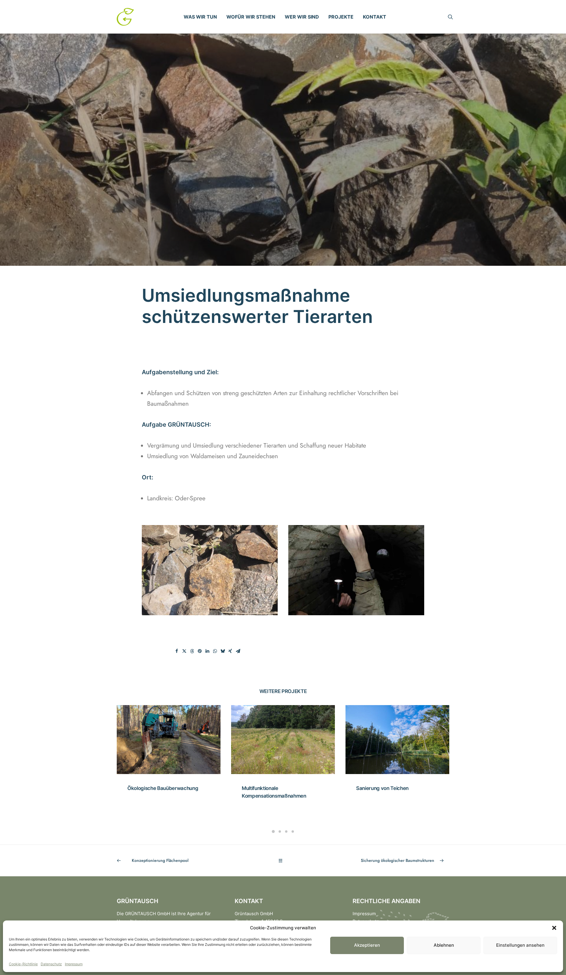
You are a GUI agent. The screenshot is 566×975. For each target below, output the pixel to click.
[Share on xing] (230, 651)
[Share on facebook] (176, 651)
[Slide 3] (286, 831)
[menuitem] (200, 17)
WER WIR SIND (302, 17)
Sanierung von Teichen (268, 788)
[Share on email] (237, 651)
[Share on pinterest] (199, 651)
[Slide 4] (292, 831)
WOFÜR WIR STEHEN (250, 17)
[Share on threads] (191, 651)
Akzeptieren (367, 945)
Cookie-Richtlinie (23, 964)
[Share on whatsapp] (214, 651)
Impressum (74, 964)
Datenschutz (51, 964)
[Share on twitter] (184, 651)
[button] (554, 928)
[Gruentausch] (125, 17)
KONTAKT (374, 17)
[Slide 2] (280, 831)
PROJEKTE (340, 17)
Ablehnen (444, 945)
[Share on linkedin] (207, 651)
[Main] (283, 860)
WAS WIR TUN (200, 17)
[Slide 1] (273, 831)
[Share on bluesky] (222, 651)
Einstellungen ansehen (520, 945)
